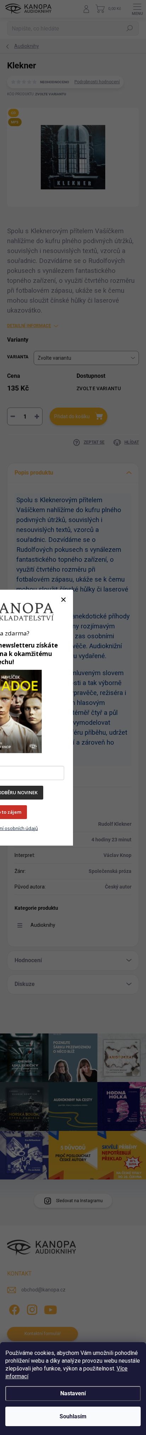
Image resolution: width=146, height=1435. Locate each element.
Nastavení (73, 1393)
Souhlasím (73, 1416)
